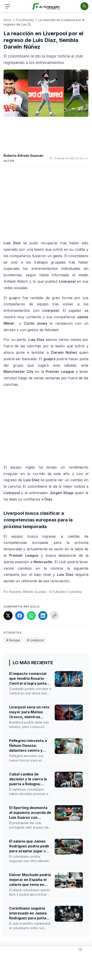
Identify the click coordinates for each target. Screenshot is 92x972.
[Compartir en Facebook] (19, 615)
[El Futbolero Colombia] (46, 6)
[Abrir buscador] (84, 6)
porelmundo (25, 20)
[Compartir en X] (8, 615)
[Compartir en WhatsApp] (31, 615)
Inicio (7, 20)
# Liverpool (35, 640)
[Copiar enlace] (54, 615)
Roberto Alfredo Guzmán (23, 155)
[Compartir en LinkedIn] (42, 615)
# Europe (13, 640)
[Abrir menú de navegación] (8, 6)
